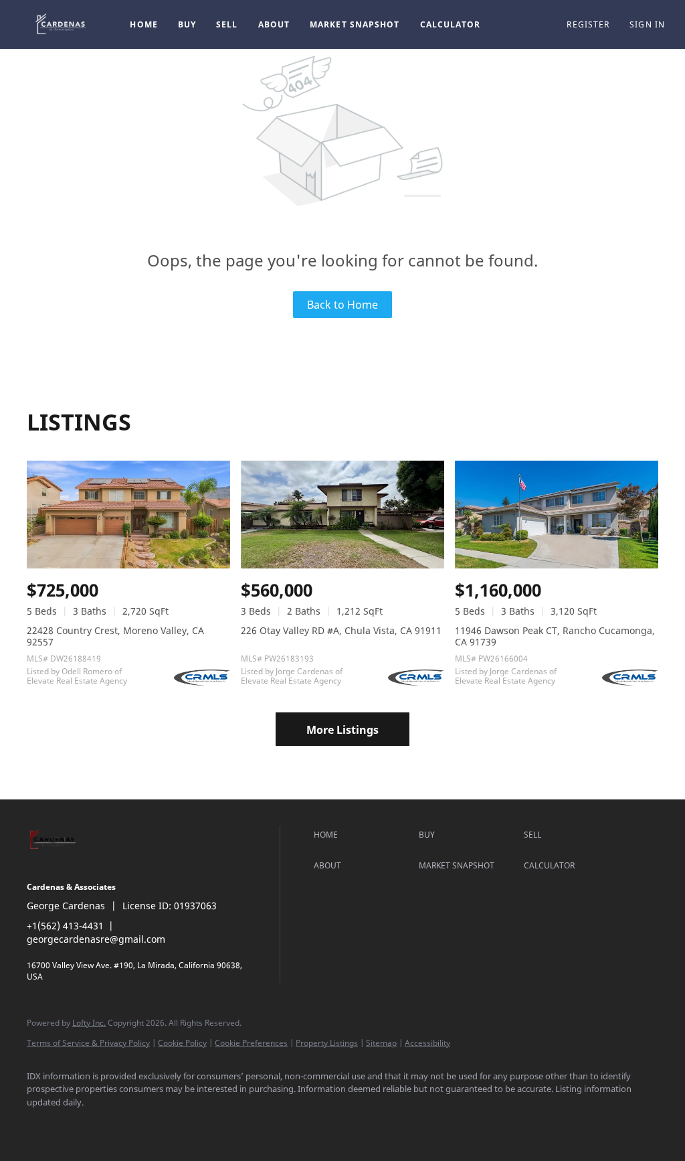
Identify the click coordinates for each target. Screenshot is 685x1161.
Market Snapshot (355, 24)
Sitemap (381, 1043)
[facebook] (43, 1125)
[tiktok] (198, 1125)
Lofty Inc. (89, 1022)
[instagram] (120, 1125)
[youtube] (159, 1125)
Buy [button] (187, 24)
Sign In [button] (647, 24)
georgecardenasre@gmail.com (96, 939)
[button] (61, 24)
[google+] (237, 1125)
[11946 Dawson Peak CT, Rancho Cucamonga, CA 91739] (556, 514)
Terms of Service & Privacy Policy (88, 1043)
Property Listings (327, 1043)
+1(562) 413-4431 (65, 925)
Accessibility (427, 1043)
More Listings (342, 729)
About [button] (274, 24)
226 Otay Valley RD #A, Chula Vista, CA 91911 (341, 630)
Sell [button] (226, 24)
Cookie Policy (182, 1043)
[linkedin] (82, 1125)
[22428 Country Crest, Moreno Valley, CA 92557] (128, 514)
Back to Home (342, 304)
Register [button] (588, 24)
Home (143, 24)
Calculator (450, 24)
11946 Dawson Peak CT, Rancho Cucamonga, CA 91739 (555, 636)
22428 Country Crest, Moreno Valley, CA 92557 (115, 636)
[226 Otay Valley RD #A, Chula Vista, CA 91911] (342, 514)
